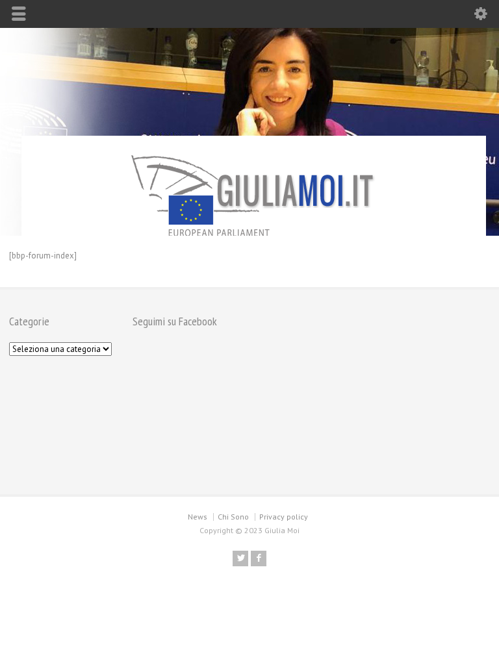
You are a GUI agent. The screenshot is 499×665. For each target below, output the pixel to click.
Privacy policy (283, 516)
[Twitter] (240, 558)
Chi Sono (233, 516)
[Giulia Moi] (253, 194)
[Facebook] (258, 558)
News (197, 516)
